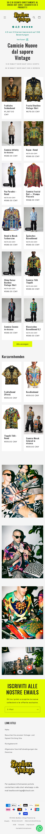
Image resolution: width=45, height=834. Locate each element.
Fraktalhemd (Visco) (9, 393)
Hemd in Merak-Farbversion (11, 237)
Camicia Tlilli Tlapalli (32, 281)
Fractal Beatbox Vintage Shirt (33, 106)
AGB (14, 825)
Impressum (30, 825)
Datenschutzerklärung (33, 821)
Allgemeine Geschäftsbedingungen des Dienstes (21, 750)
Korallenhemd (32, 392)
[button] (4, 17)
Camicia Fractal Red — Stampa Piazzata (33, 194)
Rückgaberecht (11, 744)
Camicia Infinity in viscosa (11, 151)
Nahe (7, 730)
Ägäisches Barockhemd (31, 237)
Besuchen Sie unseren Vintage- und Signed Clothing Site (20, 736)
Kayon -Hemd (32, 150)
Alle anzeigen (22, 344)
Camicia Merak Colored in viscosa (32, 441)
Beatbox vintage (21, 818)
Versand (21, 825)
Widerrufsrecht (17, 821)
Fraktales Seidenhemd (9, 106)
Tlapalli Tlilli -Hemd (10, 436)
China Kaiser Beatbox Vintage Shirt (10, 282)
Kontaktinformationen (23, 828)
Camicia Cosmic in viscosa (11, 328)
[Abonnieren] (37, 709)
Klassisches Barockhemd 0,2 (33, 328)
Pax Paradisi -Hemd (10, 192)
